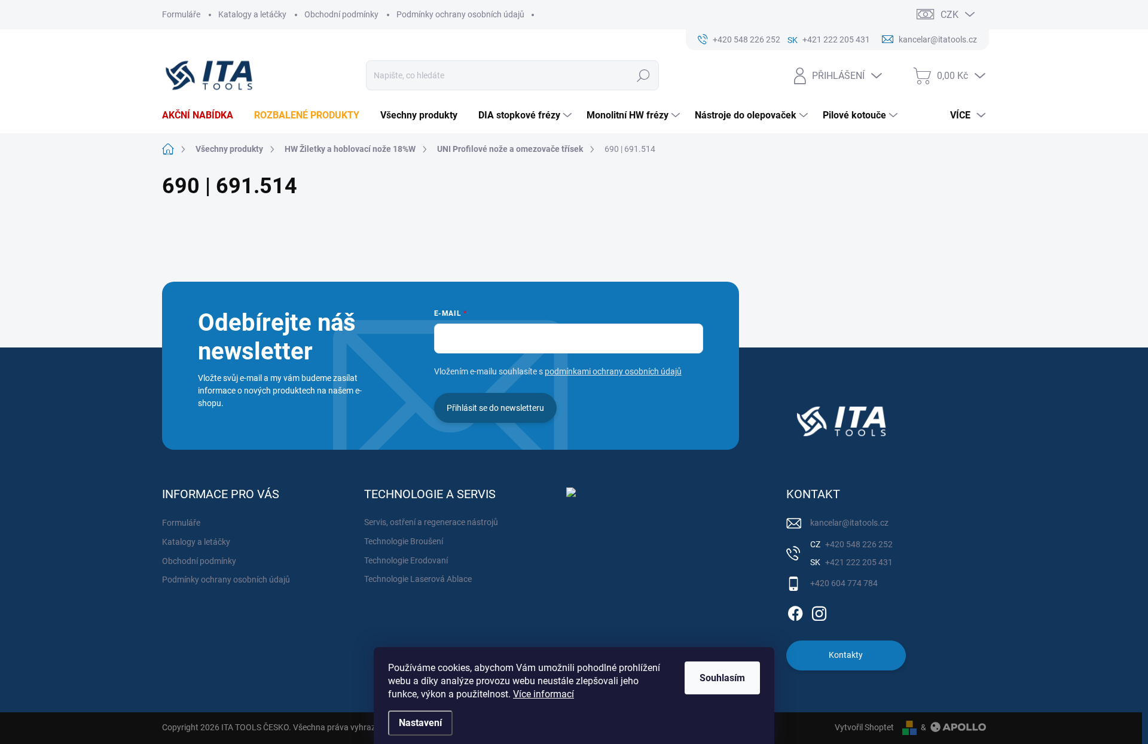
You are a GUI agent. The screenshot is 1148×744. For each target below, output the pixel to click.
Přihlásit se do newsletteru (495, 408)
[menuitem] (202, 115)
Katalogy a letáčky (252, 14)
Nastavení (420, 722)
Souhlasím (722, 678)
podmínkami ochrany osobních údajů (613, 371)
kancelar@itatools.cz (849, 522)
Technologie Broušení (403, 541)
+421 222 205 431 (858, 562)
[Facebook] (795, 611)
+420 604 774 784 (844, 583)
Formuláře (181, 14)
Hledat (643, 75)
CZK (949, 14)
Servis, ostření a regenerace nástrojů (431, 522)
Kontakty (846, 655)
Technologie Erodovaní (406, 560)
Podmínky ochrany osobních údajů (460, 14)
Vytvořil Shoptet (864, 727)
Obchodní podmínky (341, 14)
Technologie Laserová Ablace (418, 579)
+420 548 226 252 (858, 544)
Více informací (543, 694)
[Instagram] (819, 611)
